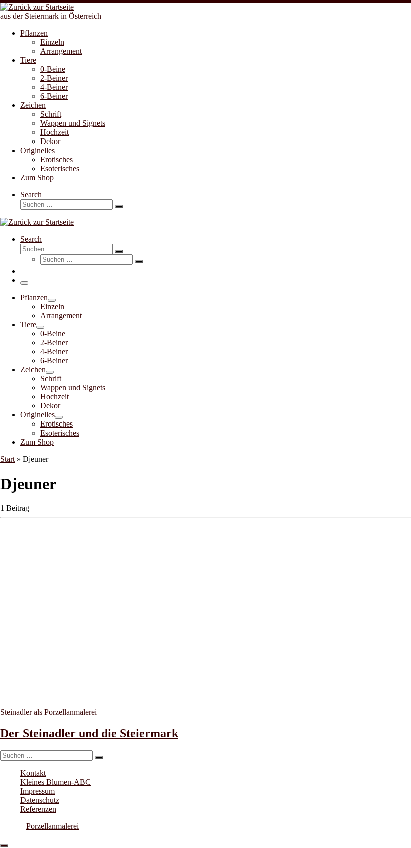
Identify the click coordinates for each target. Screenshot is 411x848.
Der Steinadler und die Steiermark (89, 733)
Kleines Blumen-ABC (55, 782)
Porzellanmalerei (52, 826)
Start (7, 459)
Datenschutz (39, 800)
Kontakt (33, 773)
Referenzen (38, 809)
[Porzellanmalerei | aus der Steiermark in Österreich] (37, 7)
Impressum (37, 791)
